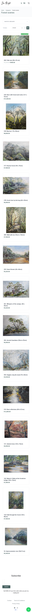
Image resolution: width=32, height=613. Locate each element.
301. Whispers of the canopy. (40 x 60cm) (14, 304)
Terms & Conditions (19, 600)
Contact (9, 600)
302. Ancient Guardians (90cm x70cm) (15, 340)
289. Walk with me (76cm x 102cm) (14, 235)
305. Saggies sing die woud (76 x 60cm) (16, 375)
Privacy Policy (16, 603)
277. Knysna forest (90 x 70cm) (13, 166)
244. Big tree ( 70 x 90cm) (11, 131)
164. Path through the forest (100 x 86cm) (14, 515)
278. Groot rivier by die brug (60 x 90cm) (16, 200)
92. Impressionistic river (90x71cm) (14, 551)
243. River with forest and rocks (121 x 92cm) (15, 95)
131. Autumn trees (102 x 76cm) (13, 444)
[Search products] (21, 3)
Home (2, 10)
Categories (8, 10)
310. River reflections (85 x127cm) (14, 409)
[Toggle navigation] (28, 3)
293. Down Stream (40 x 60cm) (13, 269)
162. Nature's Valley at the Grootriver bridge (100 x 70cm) (15, 479)
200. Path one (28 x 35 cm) (12, 60)
